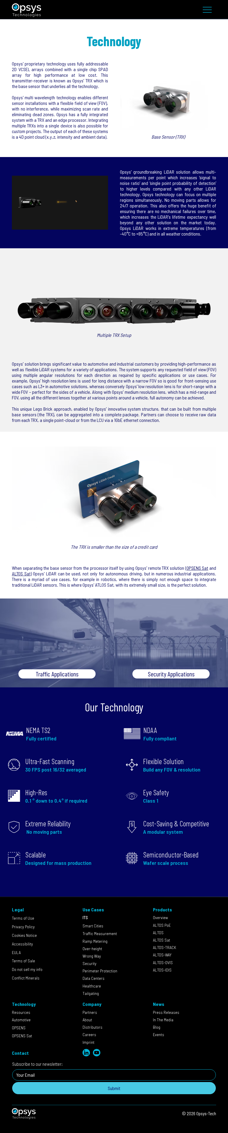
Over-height (92, 948)
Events (158, 1034)
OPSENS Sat (197, 568)
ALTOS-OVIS (163, 962)
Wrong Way (92, 955)
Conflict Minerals (25, 977)
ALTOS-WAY (162, 954)
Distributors (92, 1027)
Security (93, 963)
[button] (97, 222)
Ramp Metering (95, 941)
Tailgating (91, 993)
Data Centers (94, 978)
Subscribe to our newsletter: (37, 1064)
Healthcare (92, 985)
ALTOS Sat (21, 573)
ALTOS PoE (162, 925)
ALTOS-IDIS (162, 969)
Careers (89, 1034)
